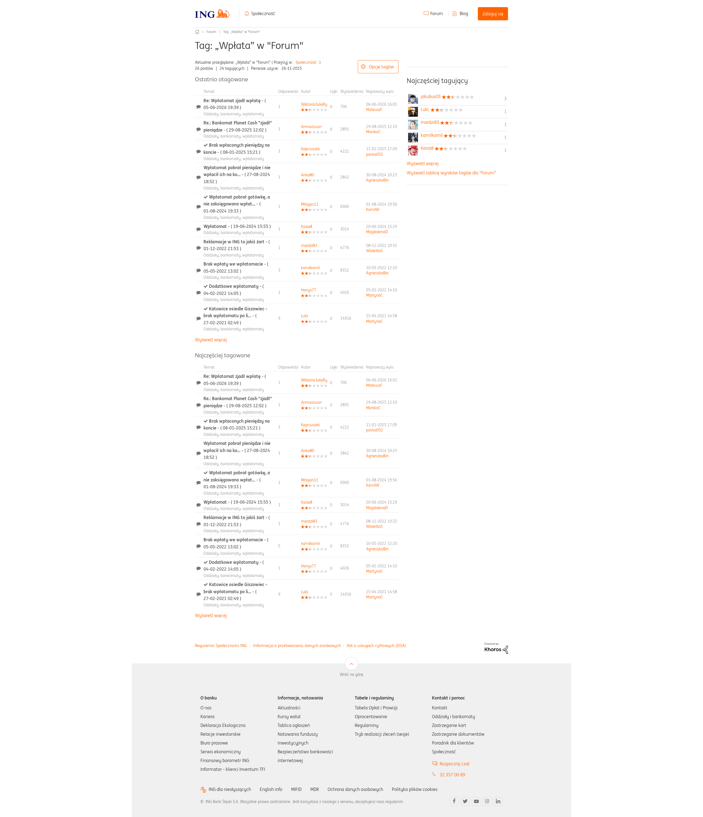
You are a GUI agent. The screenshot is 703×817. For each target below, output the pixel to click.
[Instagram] (487, 801)
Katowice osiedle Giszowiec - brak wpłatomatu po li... (235, 315)
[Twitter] (465, 801)
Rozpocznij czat (455, 763)
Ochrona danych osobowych (355, 789)
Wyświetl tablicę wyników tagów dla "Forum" (451, 172)
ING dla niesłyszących (230, 789)
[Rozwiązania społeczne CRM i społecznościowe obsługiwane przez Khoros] (496, 648)
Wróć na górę (351, 674)
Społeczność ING (197, 32)
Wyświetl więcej (211, 339)
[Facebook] (454, 801)
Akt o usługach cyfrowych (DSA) (376, 645)
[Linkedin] (498, 801)
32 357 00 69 (452, 774)
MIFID (296, 789)
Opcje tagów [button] (381, 66)
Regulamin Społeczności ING (221, 645)
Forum (436, 13)
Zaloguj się (492, 13)
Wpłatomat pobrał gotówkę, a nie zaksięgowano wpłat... (236, 204)
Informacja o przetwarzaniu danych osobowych (297, 645)
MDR (314, 789)
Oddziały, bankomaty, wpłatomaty (233, 113)
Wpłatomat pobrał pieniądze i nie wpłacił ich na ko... (236, 174)
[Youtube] (476, 801)
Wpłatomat (237, 226)
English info (271, 789)
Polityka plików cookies (414, 789)
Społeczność (263, 13)
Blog (464, 13)
